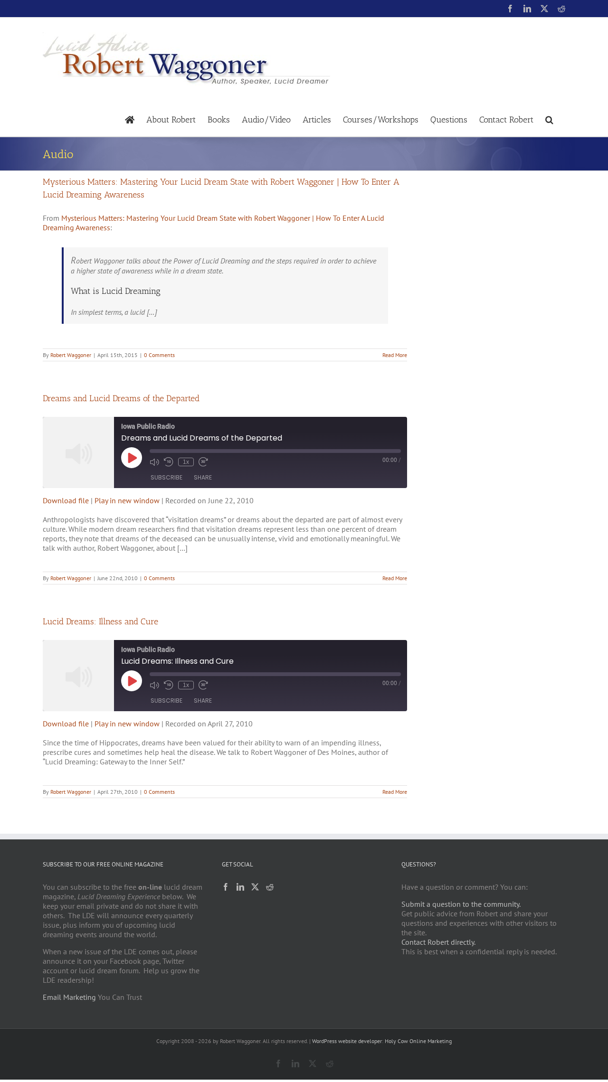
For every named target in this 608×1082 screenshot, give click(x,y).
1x (186, 462)
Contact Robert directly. (438, 942)
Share (203, 477)
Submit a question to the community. (461, 904)
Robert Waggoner (70, 354)
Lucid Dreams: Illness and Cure (100, 621)
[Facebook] (225, 887)
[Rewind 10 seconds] (168, 462)
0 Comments (159, 354)
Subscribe (166, 477)
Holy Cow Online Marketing (418, 1040)
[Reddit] (270, 887)
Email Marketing (69, 997)
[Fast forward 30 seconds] (203, 462)
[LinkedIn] (240, 887)
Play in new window (127, 500)
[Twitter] (255, 887)
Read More (394, 354)
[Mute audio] (154, 462)
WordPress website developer (347, 1040)
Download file (66, 500)
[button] (549, 119)
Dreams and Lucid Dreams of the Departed (121, 398)
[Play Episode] (131, 457)
